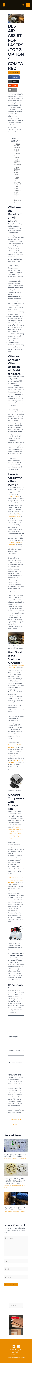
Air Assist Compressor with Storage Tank (17, 191)
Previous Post (16, 1119)
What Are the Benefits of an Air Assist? (17, 147)
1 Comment (7, 1211)
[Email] (18, 1346)
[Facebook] (13, 1346)
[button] (23, 5)
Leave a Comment (9, 1185)
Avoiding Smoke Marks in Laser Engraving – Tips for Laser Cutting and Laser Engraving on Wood (14, 1180)
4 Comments (8, 1158)
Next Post (16, 1125)
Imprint (12, 1354)
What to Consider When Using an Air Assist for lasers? (17, 159)
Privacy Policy (14, 1352)
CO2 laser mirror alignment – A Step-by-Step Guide (15, 1155)
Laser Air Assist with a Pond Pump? (17, 170)
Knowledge (14, 72)
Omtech (11, 496)
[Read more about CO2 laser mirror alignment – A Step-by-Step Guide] (16, 1145)
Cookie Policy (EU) (16, 1350)
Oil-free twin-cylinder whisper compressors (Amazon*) (15, 880)
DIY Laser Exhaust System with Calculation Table (14, 1208)
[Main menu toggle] (28, 5)
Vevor (17, 496)
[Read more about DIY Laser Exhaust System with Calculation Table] (16, 1198)
